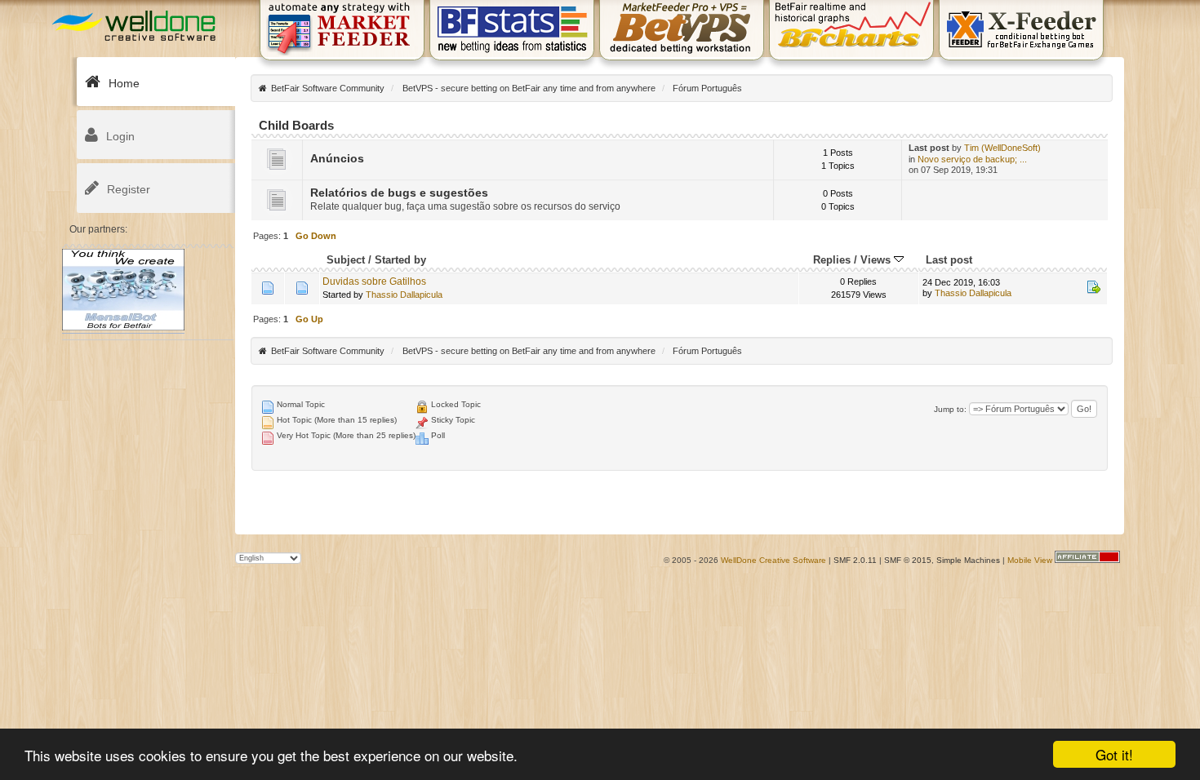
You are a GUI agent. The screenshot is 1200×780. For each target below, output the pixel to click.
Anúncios (337, 159)
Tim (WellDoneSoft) (1002, 148)
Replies (832, 260)
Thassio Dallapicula (404, 294)
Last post (949, 260)
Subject (346, 260)
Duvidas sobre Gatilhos (374, 281)
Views (877, 260)
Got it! (1114, 754)
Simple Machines (968, 560)
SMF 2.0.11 (855, 560)
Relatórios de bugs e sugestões (399, 193)
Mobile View (1029, 560)
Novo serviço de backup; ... (972, 159)
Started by (400, 260)
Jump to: (950, 409)
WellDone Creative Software (773, 560)
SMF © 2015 (907, 560)
